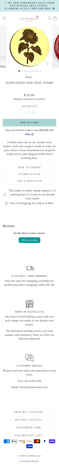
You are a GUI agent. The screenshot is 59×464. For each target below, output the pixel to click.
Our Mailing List (28, 435)
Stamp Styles (29, 174)
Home (29, 77)
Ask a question (29, 181)
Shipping (17, 99)
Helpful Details (28, 420)
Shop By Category (28, 412)
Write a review (29, 240)
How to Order (29, 167)
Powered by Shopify (29, 461)
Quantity (29, 106)
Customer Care (28, 427)
